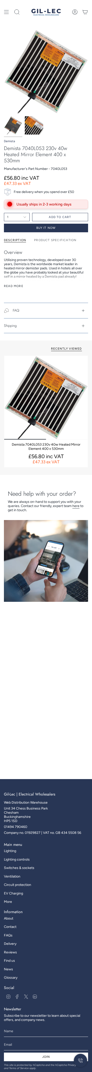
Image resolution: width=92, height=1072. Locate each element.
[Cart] (85, 12)
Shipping (10, 325)
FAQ (16, 310)
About (8, 918)
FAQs (8, 935)
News (8, 969)
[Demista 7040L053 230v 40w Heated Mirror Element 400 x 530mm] (46, 398)
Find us (9, 961)
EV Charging (13, 893)
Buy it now (46, 228)
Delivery (10, 944)
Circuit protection (17, 885)
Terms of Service (19, 1068)
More (8, 902)
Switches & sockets (19, 868)
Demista (9, 141)
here (75, 506)
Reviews (10, 952)
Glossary (10, 978)
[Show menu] (6, 12)
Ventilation (12, 876)
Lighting (10, 851)
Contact (10, 927)
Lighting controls (17, 859)
